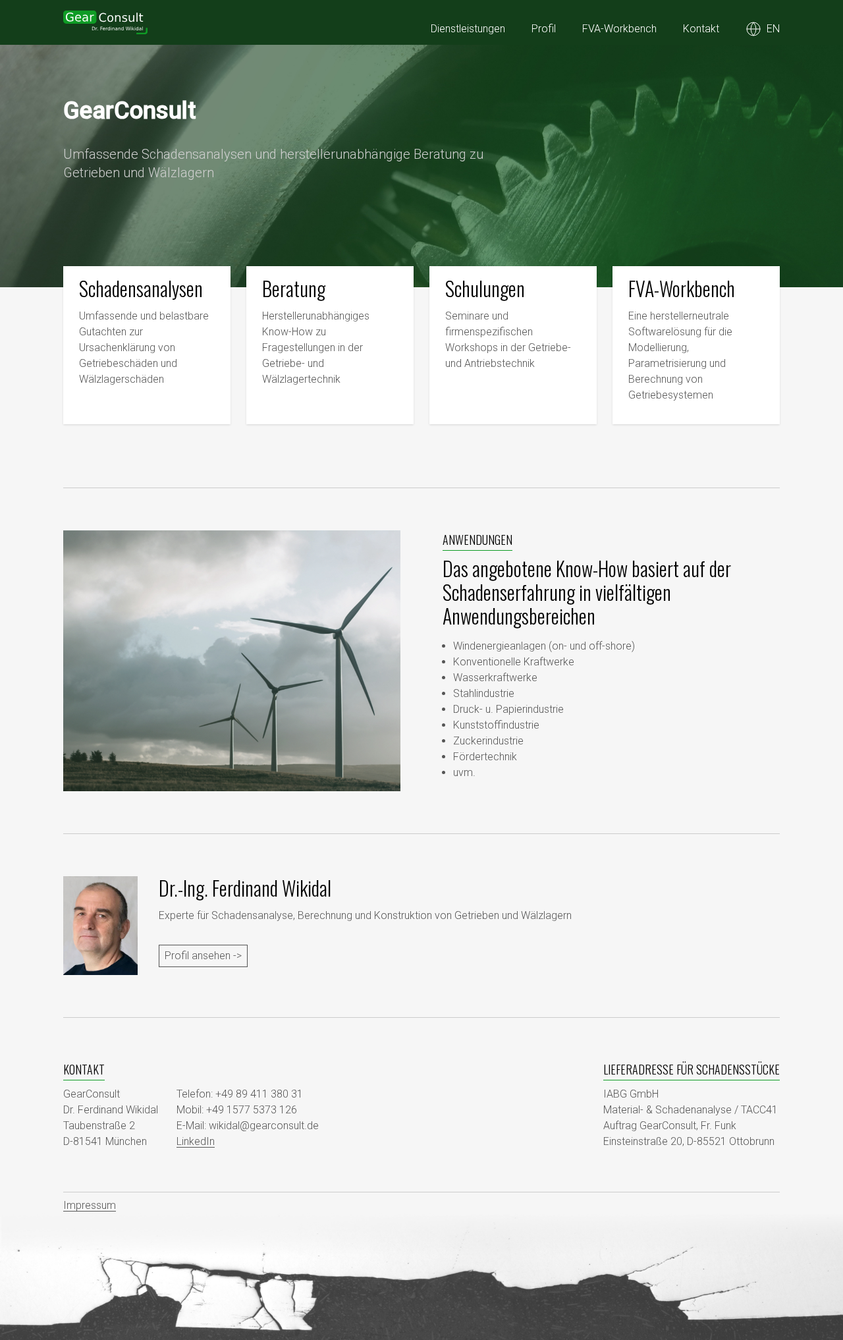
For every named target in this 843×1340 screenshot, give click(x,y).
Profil (543, 28)
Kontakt (701, 28)
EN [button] (773, 28)
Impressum (89, 1205)
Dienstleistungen (468, 28)
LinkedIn (196, 1141)
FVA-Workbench (619, 28)
